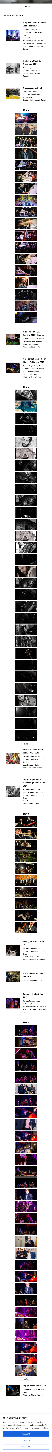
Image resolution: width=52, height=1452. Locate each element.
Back (26, 110)
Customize (26, 1440)
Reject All (26, 1447)
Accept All (26, 1434)
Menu (27, 7)
